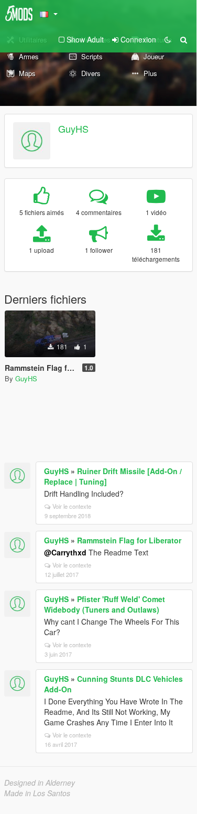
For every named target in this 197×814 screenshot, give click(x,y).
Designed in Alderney (39, 782)
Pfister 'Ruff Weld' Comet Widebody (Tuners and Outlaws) (104, 604)
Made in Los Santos (37, 793)
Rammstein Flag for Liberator (129, 540)
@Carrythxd (65, 552)
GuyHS (73, 128)
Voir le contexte (71, 506)
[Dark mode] (167, 39)
